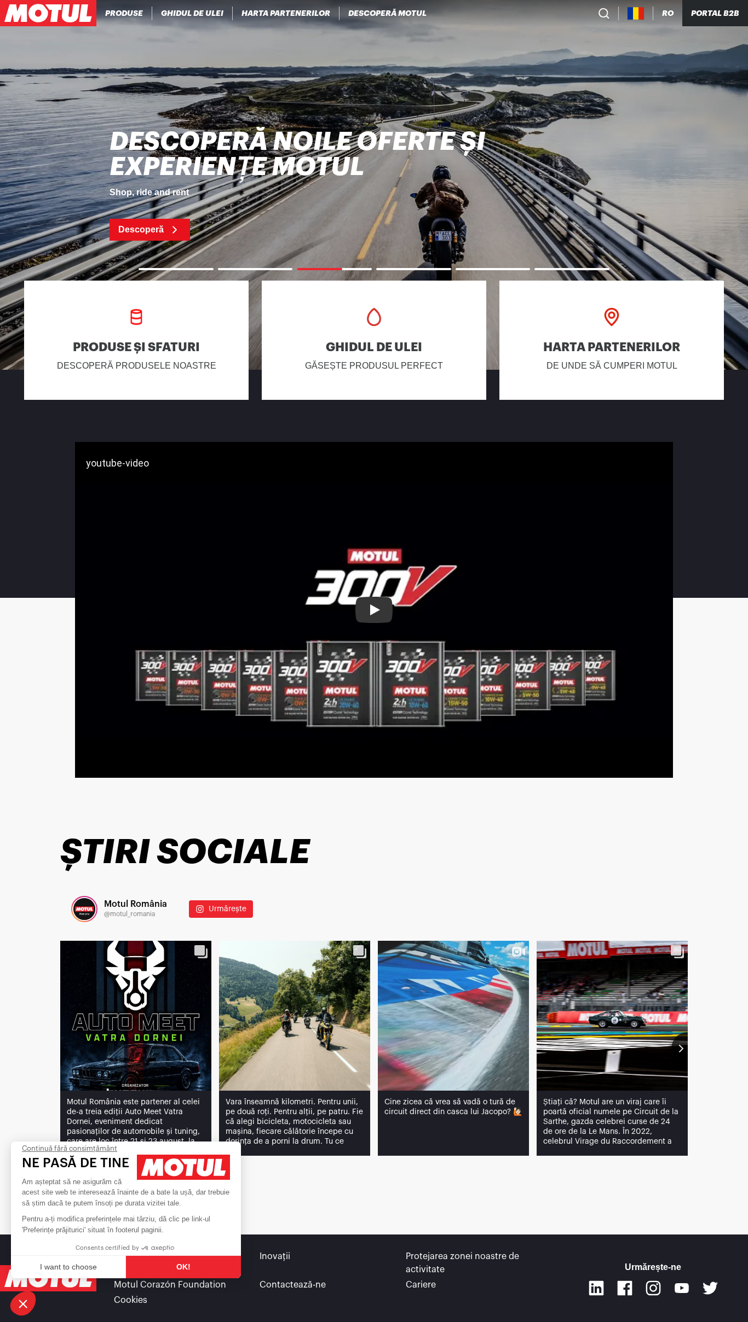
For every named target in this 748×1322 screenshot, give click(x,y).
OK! (183, 1266)
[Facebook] (624, 1288)
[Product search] (604, 13)
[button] (23, 1303)
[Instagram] (653, 1288)
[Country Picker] (636, 13)
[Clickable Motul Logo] (48, 13)
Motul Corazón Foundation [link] (170, 1284)
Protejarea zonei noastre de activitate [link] (462, 1263)
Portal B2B (715, 13)
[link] (374, 185)
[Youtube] (681, 1288)
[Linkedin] (596, 1288)
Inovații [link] (275, 1256)
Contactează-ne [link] (293, 1284)
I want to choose (68, 1266)
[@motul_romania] (84, 909)
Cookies (130, 1300)
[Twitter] (710, 1288)
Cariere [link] (421, 1284)
